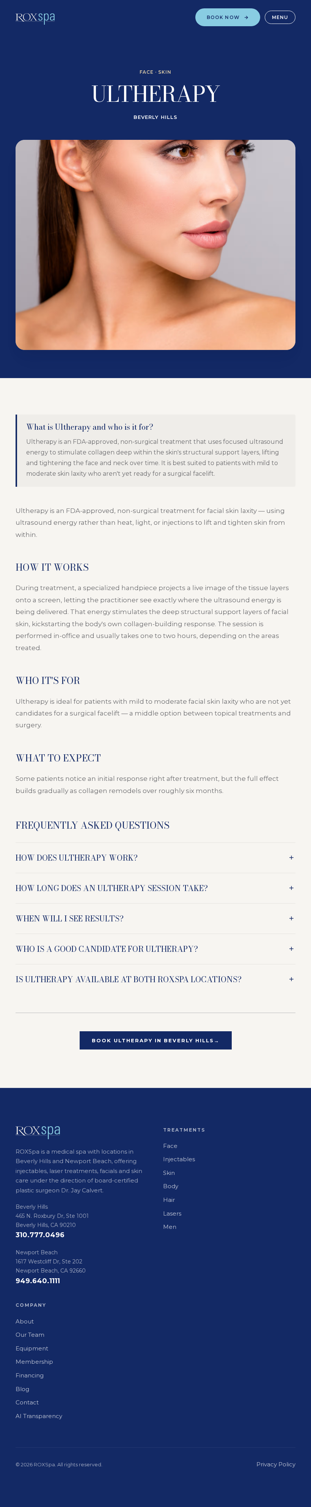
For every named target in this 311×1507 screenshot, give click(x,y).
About (25, 1321)
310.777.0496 (40, 1235)
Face (170, 1145)
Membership (34, 1361)
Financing (30, 1375)
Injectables (179, 1159)
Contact (27, 1402)
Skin (169, 1172)
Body (170, 1186)
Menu (280, 17)
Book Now (223, 17)
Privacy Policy (275, 1464)
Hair (169, 1199)
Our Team (30, 1334)
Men (169, 1226)
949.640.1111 (38, 1281)
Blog (22, 1389)
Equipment (32, 1348)
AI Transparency (39, 1416)
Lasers (172, 1213)
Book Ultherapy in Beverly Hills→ (156, 1040)
